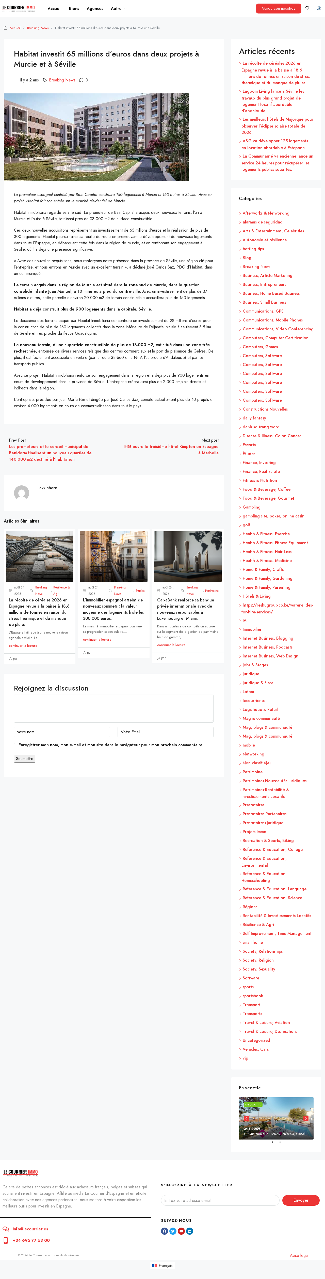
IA (245, 620)
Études (140, 590)
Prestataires (253, 805)
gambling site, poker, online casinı (274, 516)
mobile (249, 745)
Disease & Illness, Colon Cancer (272, 436)
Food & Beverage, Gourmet (268, 498)
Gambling (252, 507)
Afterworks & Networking (266, 213)
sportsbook (253, 996)
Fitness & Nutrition (260, 480)
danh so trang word (261, 427)
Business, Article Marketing (267, 275)
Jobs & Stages (255, 665)
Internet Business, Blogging (268, 638)
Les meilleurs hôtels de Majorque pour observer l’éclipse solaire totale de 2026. (277, 125)
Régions (250, 907)
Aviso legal (299, 1255)
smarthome (253, 942)
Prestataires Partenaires (264, 814)
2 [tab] (282, 1144)
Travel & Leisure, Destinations (270, 1031)
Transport (252, 1005)
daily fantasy (254, 418)
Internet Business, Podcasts (267, 647)
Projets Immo (254, 832)
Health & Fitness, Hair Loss (267, 552)
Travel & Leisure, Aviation (266, 1022)
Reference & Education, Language (274, 889)
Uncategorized (256, 1040)
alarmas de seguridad (263, 222)
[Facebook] (164, 1231)
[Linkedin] (189, 1231)
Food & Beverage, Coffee (266, 489)
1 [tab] (275, 1144)
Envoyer (301, 1200)
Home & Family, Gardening (267, 578)
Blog (247, 258)
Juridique (251, 674)
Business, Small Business (264, 302)
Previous (246, 1118)
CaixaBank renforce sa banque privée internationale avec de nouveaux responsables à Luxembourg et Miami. (185, 609)
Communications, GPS (263, 311)
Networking (253, 754)
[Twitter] (172, 1231)
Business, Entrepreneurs (264, 284)
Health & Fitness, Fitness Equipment (275, 543)
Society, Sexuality (259, 969)
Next (305, 1118)
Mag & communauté (261, 718)
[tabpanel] (276, 1118)
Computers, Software (262, 356)
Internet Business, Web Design (270, 656)
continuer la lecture (23, 645)
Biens (74, 8)
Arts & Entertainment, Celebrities (273, 231)
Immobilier (252, 629)
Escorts (249, 445)
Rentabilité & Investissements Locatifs (277, 916)
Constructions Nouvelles (265, 409)
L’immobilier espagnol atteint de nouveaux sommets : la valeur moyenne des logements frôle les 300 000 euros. (113, 609)
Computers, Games (260, 347)
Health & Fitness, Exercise (266, 534)
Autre (116, 8)
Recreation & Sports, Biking (268, 841)
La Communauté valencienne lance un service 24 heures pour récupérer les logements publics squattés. (277, 162)
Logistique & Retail (260, 709)
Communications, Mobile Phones (273, 320)
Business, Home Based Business (271, 293)
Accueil (54, 8)
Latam (248, 692)
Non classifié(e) (257, 763)
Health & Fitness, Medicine (267, 561)
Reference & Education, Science (272, 898)
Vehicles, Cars (256, 1049)
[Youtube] (181, 1231)
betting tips (253, 249)
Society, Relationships (263, 951)
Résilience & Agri (61, 590)
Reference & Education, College (273, 849)
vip (245, 1058)
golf (246, 525)
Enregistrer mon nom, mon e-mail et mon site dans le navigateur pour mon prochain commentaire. (111, 745)
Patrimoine (212, 590)
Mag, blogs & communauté (267, 727)
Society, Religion (258, 960)
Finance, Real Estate (261, 471)
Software (251, 978)
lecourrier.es (254, 701)
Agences (95, 8)
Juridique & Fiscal (258, 683)
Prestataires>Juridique (263, 823)
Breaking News (37, 27)
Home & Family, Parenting (266, 587)
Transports (252, 1014)
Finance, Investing (259, 463)
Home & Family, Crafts (263, 569)
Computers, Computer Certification (275, 338)
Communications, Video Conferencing (278, 329)
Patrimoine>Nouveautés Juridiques (274, 781)
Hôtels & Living (257, 596)
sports (248, 987)
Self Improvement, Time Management (277, 933)
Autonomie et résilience (265, 240)
